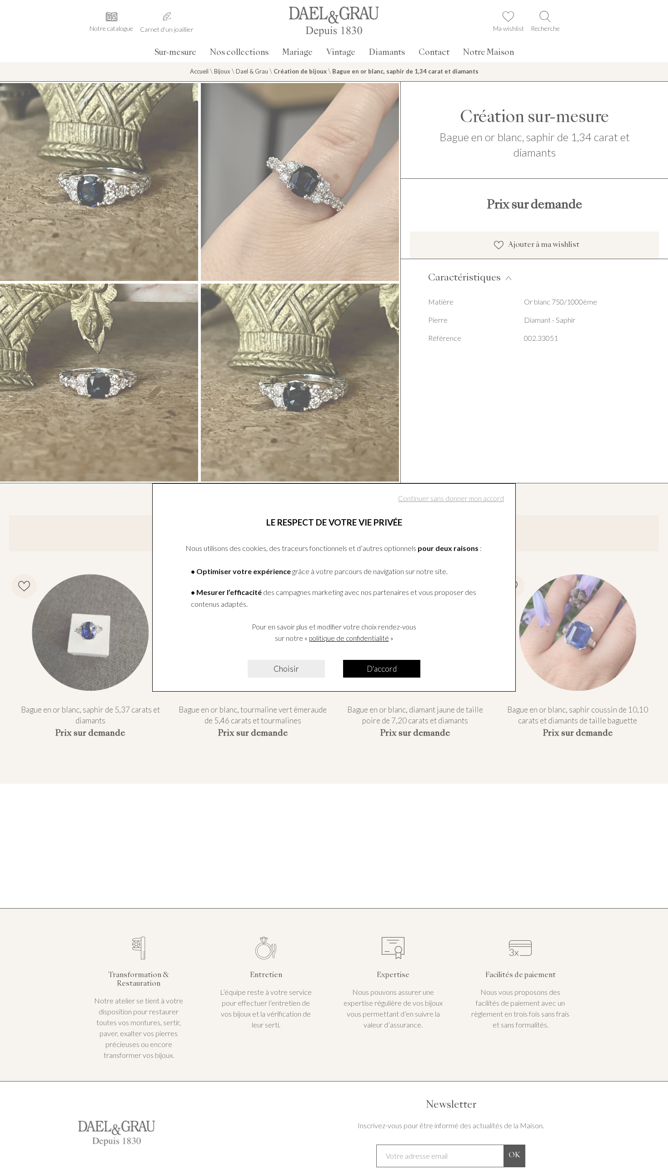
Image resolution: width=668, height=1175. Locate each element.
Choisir (286, 669)
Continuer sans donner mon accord (451, 498)
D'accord (382, 669)
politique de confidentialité (349, 638)
